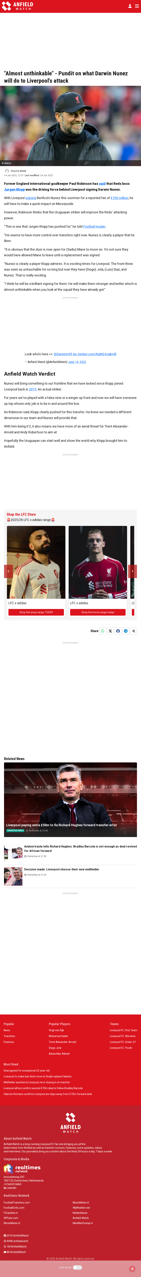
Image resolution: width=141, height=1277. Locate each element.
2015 (32, 389)
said (102, 184)
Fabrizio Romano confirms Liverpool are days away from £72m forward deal (48, 1094)
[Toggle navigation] (136, 6)
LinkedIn (11, 1187)
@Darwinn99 (63, 354)
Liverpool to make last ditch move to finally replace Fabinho (38, 1076)
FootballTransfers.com (17, 1202)
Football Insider (94, 226)
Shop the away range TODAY (36, 612)
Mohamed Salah (58, 1036)
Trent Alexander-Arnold (62, 1042)
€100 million (119, 198)
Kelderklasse (80, 1212)
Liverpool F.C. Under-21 (123, 1042)
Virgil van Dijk (56, 1030)
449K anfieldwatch (17, 1241)
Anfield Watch (81, 1218)
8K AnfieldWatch (16, 1252)
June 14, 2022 (77, 362)
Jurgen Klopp (14, 189)
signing (30, 198)
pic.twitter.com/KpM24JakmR (94, 354)
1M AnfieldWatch (16, 1246)
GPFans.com (11, 1218)
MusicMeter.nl (81, 1202)
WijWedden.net (81, 1207)
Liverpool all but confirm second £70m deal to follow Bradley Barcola (43, 1088)
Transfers (9, 1036)
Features (9, 1042)
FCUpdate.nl (11, 1212)
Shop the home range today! (98, 612)
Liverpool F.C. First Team (123, 1030)
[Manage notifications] (132, 1269)
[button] (130, 6)
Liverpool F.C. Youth (121, 1047)
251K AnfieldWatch (17, 1235)
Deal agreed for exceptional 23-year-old (27, 1070)
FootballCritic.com (14, 1207)
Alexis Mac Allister (59, 1053)
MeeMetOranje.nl (83, 1223)
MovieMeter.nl (12, 1223)
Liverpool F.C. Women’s (122, 1036)
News (7, 1030)
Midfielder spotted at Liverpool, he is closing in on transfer (37, 1082)
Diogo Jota (55, 1047)
